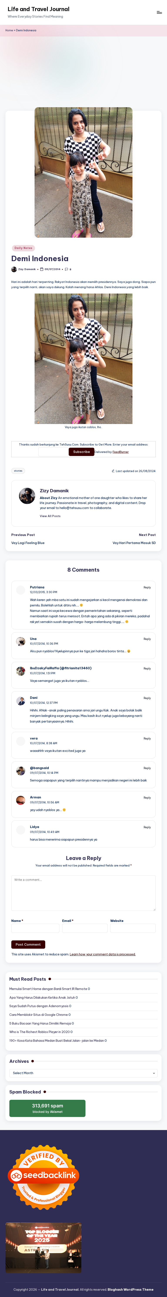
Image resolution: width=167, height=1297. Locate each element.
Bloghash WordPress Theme (131, 1290)
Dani (33, 698)
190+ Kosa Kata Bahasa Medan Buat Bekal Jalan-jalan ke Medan (56, 1041)
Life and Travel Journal (39, 9)
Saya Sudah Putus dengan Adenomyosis (38, 1006)
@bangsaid (39, 768)
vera (34, 738)
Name (17, 921)
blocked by (48, 1110)
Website (117, 921)
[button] (50, 516)
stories (18, 470)
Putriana (37, 587)
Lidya (34, 827)
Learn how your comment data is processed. (103, 954)
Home (9, 30)
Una (33, 639)
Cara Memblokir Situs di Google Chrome (38, 1015)
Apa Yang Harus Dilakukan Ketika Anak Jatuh (42, 998)
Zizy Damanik (54, 490)
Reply (147, 587)
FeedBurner (121, 452)
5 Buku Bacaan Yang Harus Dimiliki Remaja (40, 1023)
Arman (35, 797)
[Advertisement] (83, 68)
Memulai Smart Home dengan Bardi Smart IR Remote (48, 989)
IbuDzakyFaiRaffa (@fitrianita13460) (61, 668)
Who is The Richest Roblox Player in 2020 (39, 1032)
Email (67, 921)
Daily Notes (23, 248)
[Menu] (159, 12)
